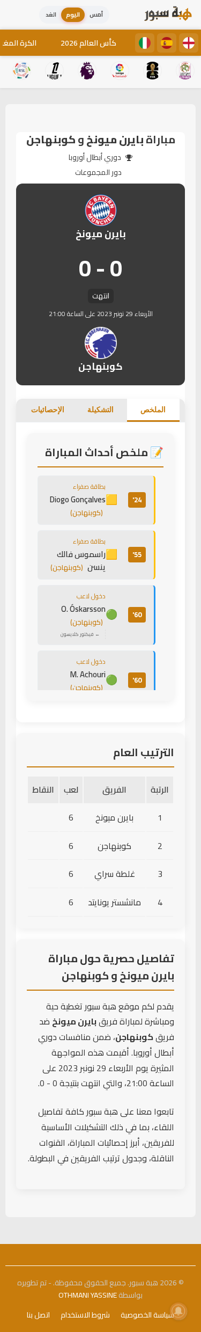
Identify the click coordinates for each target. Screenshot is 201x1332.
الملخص (153, 409)
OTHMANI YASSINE (87, 1295)
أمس (96, 14)
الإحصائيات (47, 409)
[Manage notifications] (178, 1311)
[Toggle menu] (18, 15)
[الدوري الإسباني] (166, 43)
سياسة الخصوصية (147, 1315)
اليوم (73, 14)
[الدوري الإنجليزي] (188, 43)
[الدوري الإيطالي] (144, 43)
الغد (51, 14)
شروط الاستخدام (85, 1315)
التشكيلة (100, 409)
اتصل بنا (38, 1315)
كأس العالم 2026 (88, 43)
